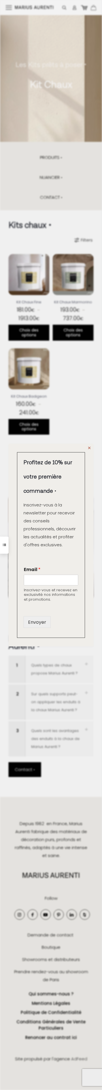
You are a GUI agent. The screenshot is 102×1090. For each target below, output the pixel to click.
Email (32, 569)
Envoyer (37, 622)
